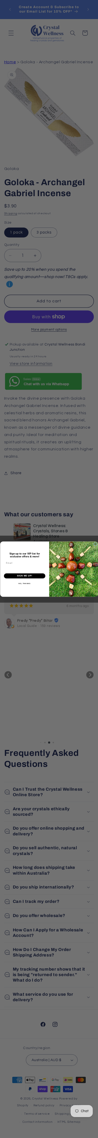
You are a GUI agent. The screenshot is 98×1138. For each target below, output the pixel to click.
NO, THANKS (25, 583)
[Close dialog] (95, 544)
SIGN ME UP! (24, 576)
